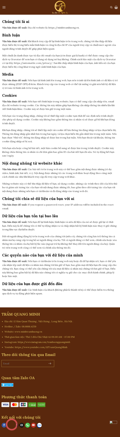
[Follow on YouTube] (33, 425)
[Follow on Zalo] (39, 425)
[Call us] (27, 425)
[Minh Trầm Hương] (60, 7)
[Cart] (116, 7)
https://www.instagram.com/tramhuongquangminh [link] (44, 342)
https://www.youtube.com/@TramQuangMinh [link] (41, 347)
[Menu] (4, 7)
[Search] (111, 7)
